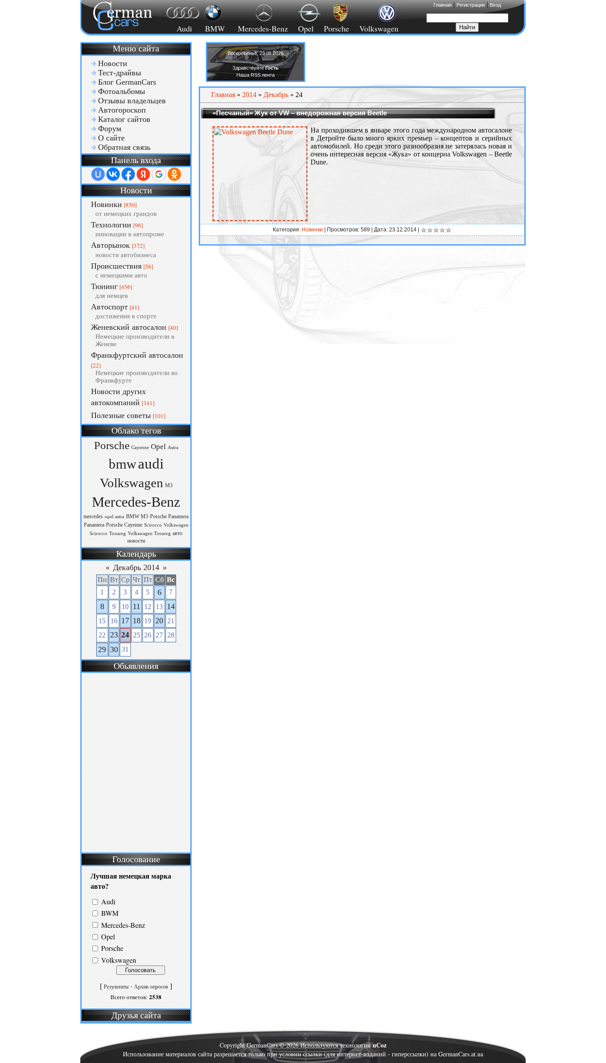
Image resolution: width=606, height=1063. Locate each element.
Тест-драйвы (119, 72)
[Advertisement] (135, 761)
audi (151, 463)
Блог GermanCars (127, 82)
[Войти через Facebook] (128, 174)
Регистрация (470, 5)
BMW (213, 28)
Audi (179, 28)
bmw (122, 464)
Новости (112, 63)
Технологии (111, 224)
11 (136, 606)
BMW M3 (137, 516)
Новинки (106, 204)
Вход (495, 5)
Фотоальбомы (121, 91)
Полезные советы (121, 415)
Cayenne (140, 447)
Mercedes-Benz (261, 28)
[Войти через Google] (159, 174)
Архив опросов (151, 987)
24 (125, 634)
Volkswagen (378, 28)
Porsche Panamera (169, 516)
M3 (169, 485)
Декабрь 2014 (136, 567)
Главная (442, 5)
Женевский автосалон (128, 327)
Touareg (117, 533)
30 (114, 649)
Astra (173, 447)
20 (159, 620)
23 (114, 634)
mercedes (93, 516)
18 (137, 620)
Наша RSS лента (255, 75)
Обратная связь (124, 147)
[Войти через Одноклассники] (174, 174)
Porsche (336, 28)
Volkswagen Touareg (149, 533)
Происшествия (116, 266)
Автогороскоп (122, 110)
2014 (249, 94)
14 (171, 606)
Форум (109, 128)
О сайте (111, 137)
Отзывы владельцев (132, 100)
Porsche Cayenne (124, 525)
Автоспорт (109, 306)
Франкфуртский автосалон (137, 355)
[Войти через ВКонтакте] (113, 174)
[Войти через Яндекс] (143, 174)
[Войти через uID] (98, 174)
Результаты (116, 987)
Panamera (94, 525)
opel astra (114, 516)
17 (125, 620)
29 (102, 649)
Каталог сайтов (124, 119)
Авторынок (110, 245)
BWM (109, 913)
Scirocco (153, 525)
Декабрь (276, 94)
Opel (306, 28)
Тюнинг (104, 286)
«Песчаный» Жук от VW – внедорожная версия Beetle (299, 113)
